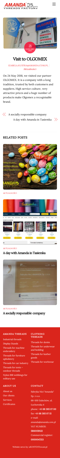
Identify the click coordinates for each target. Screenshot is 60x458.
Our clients (8, 395)
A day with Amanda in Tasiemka (32, 119)
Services (7, 399)
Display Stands (10, 343)
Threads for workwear (42, 361)
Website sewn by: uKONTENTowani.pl (30, 447)
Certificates (9, 404)
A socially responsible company (27, 114)
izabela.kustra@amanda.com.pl (28, 65)
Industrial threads (12, 339)
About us (7, 391)
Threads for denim (40, 342)
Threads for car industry (15, 363)
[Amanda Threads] (20, 8)
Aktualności (30, 69)
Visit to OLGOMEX (30, 59)
